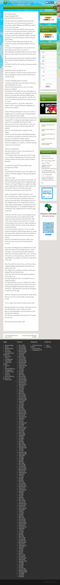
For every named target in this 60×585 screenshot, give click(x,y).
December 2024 (22, 361)
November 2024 (22, 362)
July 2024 (21, 368)
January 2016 (22, 466)
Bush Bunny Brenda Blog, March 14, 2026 (48, 134)
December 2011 (22, 541)
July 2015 (21, 475)
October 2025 (22, 353)
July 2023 (21, 387)
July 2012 (21, 530)
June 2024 (21, 370)
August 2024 (22, 367)
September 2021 (23, 416)
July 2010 (21, 562)
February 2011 (22, 555)
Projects (7, 357)
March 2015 (21, 482)
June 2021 (21, 421)
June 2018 (21, 438)
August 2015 (22, 474)
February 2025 (22, 357)
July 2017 (21, 449)
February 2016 (22, 465)
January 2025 (22, 359)
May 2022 (21, 406)
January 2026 (22, 348)
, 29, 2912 (11, 336)
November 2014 (22, 486)
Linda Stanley (35, 348)
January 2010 (22, 568)
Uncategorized (35, 350)
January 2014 (22, 502)
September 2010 (23, 561)
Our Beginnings (8, 370)
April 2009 (21, 576)
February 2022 (22, 410)
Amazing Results (9, 359)
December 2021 (22, 412)
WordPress (48, 347)
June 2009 (21, 573)
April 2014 (21, 497)
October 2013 (22, 506)
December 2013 (22, 503)
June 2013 (21, 513)
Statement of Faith (9, 371)
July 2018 (21, 437)
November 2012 (22, 523)
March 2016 (21, 463)
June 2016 (21, 458)
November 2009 (23, 570)
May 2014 (21, 496)
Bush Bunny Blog (9, 345)
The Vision (7, 350)
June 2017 (21, 451)
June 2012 (21, 531)
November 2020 (23, 423)
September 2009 (23, 572)
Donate (7, 347)
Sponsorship (8, 356)
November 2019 (22, 427)
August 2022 (22, 401)
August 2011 (21, 547)
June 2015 (21, 477)
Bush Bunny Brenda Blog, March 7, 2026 (48, 139)
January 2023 (22, 396)
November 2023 (23, 381)
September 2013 (23, 508)
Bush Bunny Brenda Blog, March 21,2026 (48, 130)
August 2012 (22, 528)
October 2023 (22, 382)
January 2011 (22, 556)
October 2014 (22, 488)
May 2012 (21, 533)
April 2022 (21, 407)
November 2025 (23, 351)
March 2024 (21, 375)
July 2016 (21, 457)
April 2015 (21, 480)
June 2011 (21, 550)
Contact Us (7, 375)
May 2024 (21, 371)
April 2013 (21, 516)
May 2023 (21, 390)
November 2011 (22, 542)
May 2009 (21, 575)
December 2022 (22, 398)
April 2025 (21, 354)
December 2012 (22, 522)
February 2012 (22, 537)
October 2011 (22, 544)
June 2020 (21, 424)
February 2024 (22, 376)
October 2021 (22, 415)
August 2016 (22, 455)
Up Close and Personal (7, 363)
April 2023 (21, 392)
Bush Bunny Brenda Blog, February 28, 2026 (47, 144)
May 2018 (21, 440)
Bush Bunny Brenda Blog (36, 346)
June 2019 (21, 430)
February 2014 (22, 500)
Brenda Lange (8, 379)
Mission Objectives (10, 368)
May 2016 (21, 460)
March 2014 (21, 499)
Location (7, 373)
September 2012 (23, 527)
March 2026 (22, 345)
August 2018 (22, 435)
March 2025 (22, 356)
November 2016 (22, 452)
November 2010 (22, 558)
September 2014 (22, 489)
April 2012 (21, 534)
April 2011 (21, 553)
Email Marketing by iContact (48, 90)
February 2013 (22, 519)
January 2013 (22, 520)
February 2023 (22, 395)
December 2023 (22, 379)
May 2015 (21, 478)
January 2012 (22, 539)
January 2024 (22, 378)
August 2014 (22, 491)
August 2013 (22, 510)
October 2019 (22, 429)
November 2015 (22, 469)
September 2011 (22, 545)
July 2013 (21, 511)
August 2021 (22, 418)
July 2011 (21, 548)
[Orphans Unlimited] (18, 2)
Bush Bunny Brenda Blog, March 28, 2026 (48, 125)
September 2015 (23, 472)
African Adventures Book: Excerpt (8, 377)
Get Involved (8, 351)
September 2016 (23, 454)
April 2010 (21, 567)
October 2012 (22, 525)
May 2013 (21, 514)
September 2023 (23, 384)
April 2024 (21, 373)
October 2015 (22, 471)
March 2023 (22, 393)
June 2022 (21, 404)
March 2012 (21, 536)
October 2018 (22, 434)
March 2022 (22, 409)
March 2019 (21, 432)
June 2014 (21, 494)
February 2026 (22, 347)
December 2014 (22, 485)
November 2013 (22, 505)
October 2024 (22, 364)
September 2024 (23, 365)
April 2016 (21, 461)
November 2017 (22, 446)
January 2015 (22, 483)
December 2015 (22, 468)
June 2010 (21, 564)
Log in (47, 345)
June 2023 (21, 389)
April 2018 (21, 441)
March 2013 (21, 517)
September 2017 (23, 447)
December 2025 (22, 350)
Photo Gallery (8, 361)
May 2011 (21, 551)
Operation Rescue (9, 348)
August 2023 (22, 385)
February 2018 (22, 444)
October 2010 (22, 559)
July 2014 (21, 492)
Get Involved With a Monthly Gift (8, 353)
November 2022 (23, 399)
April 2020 (21, 426)
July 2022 (21, 402)
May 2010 (21, 565)
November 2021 (22, 413)
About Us (7, 365)
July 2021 (21, 420)
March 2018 (21, 443)
